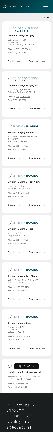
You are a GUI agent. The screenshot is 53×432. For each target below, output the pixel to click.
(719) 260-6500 (23, 49)
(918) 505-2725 (22, 193)
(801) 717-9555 (22, 146)
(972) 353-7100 (22, 287)
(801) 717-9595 (22, 240)
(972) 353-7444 (23, 336)
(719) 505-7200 (23, 97)
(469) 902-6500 (23, 383)
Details (11, 61)
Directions (34, 61)
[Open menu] (45, 6)
